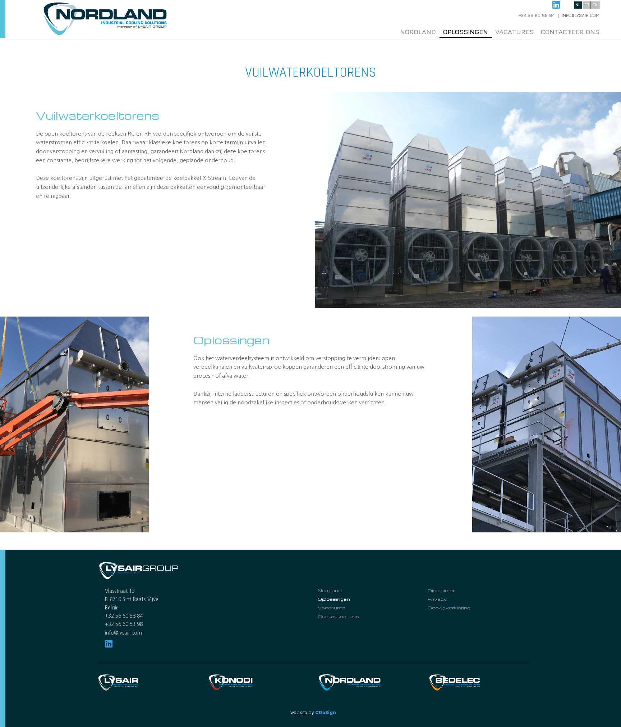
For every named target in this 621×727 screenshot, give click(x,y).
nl (577, 4)
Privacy (437, 599)
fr (586, 4)
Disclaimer (441, 590)
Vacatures (514, 32)
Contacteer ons (570, 32)
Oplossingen (465, 32)
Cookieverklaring (449, 607)
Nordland (418, 32)
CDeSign (325, 712)
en (595, 4)
